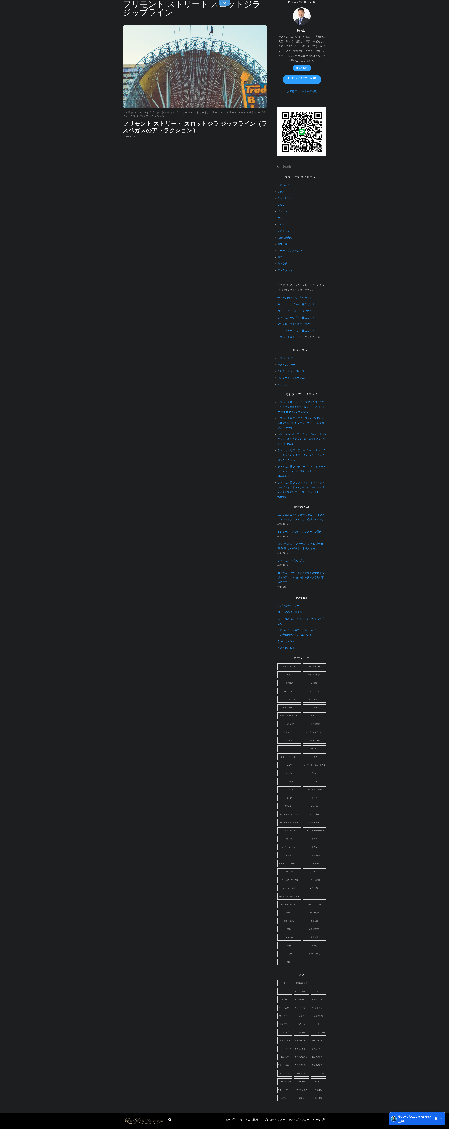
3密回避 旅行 (301, 983)
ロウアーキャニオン (289, 904)
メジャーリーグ (285, 1049)
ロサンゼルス (301, 1090)
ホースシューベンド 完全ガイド (295, 311)
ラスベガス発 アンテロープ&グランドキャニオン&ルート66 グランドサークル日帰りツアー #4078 (300, 423)
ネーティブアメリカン (289, 250)
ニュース (229, 1119)
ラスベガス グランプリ (290, 560)
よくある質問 (314, 863)
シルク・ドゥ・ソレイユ (290, 371)
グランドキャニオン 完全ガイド (295, 330)
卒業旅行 (318, 1090)
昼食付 (314, 946)
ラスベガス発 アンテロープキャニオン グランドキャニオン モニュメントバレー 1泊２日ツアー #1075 (301, 455)
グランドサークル (285, 1016)
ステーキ (302, 1024)
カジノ (281, 218)
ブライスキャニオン (289, 830)
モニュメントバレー (314, 855)
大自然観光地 (284, 237)
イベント (282, 211)
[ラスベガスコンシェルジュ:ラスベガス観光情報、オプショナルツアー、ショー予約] (143, 1123)
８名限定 (314, 683)
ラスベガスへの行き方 (289, 880)
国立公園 (282, 244)
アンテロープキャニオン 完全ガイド (297, 324)
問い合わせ (301, 68)
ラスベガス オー (286, 358)
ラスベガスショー (299, 1119)
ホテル (281, 191)
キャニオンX (314, 748)
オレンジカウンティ (285, 1008)
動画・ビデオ (289, 921)
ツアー (314, 798)
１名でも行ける (289, 666)
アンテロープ (318, 991)
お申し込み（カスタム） (290, 612)
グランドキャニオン (289, 757)
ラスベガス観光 (249, 1119)
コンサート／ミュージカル (292, 377)
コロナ (301, 1016)
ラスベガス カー (286, 364)
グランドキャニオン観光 (318, 1008)
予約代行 (289, 913)
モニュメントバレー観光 (318, 1049)
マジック (282, 384)
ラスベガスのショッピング (318, 1057)
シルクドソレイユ (285, 1024)
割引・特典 (314, 913)
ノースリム (314, 814)
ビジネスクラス (314, 822)
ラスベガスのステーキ (285, 1065)
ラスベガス (168, 112)
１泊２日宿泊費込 (314, 666)
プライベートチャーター (314, 830)
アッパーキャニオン (314, 699)
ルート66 (302, 1082)
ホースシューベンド (289, 847)
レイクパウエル (289, 888)
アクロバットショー (289, 699)
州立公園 (289, 937)
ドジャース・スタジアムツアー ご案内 (299, 531)
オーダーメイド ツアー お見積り (301, 79)
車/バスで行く (314, 954)
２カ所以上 (289, 675)
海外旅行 (318, 1098)
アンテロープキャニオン (289, 716)
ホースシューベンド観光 (318, 1041)
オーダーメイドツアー (314, 732)
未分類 (289, 954)
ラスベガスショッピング (285, 1073)
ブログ (314, 839)
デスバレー (289, 806)
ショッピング (284, 198)
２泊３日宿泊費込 (314, 675)
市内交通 (282, 263)
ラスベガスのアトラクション (147, 116)
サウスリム (289, 781)
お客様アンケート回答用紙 (302, 91)
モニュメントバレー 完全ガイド (295, 304)
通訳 (289, 962)
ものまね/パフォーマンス (289, 863)
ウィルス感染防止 (314, 724)
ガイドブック (152, 112)
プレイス (289, 839)
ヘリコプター (284, 1041)
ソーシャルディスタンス (302, 1032)
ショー (314, 781)
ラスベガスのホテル (302, 1065)
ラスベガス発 (314, 880)
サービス (319, 1119)
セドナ (289, 798)
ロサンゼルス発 (314, 904)
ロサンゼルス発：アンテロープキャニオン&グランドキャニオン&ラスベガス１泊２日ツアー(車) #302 (301, 439)
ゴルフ (281, 205)
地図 (279, 257)
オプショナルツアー (273, 1119)
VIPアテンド (289, 691)
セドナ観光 (285, 1032)
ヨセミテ (289, 872)
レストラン (283, 231)
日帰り (289, 946)
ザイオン (314, 773)
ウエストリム (289, 732)
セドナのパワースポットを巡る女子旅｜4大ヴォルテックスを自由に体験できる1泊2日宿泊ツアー (301, 577)
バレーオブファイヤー (289, 822)
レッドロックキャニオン (289, 896)
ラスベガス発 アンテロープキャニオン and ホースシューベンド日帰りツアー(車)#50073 (301, 471)
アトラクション (132, 112)
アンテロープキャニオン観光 (302, 999)
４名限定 (289, 683)
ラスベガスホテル (302, 1073)
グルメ (281, 224)
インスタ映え (289, 724)
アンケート (314, 707)
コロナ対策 (318, 1016)
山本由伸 (285, 1098)
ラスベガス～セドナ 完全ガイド (295, 317)
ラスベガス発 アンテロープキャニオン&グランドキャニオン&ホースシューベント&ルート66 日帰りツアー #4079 (301, 407)
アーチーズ (314, 691)
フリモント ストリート (193, 112)
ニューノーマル (318, 1032)
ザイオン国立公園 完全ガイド (294, 297)
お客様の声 (289, 740)
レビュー (314, 896)
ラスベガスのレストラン (318, 1065)
